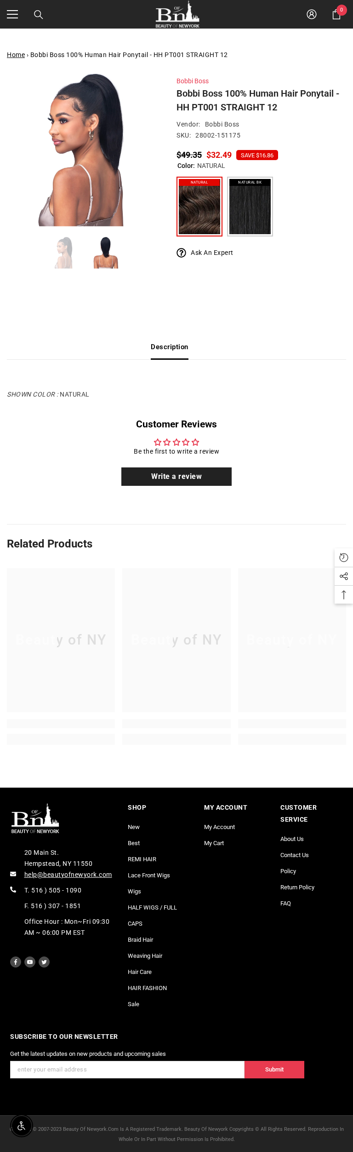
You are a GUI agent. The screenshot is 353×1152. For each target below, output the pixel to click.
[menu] (12, 14)
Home (16, 54)
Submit (274, 1069)
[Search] (38, 14)
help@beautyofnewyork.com (68, 874)
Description (169, 347)
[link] (61, 723)
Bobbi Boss (192, 81)
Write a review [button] (176, 476)
